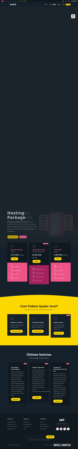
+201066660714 (74, 1)
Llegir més (15, 399)
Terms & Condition (44, 426)
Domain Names (11, 429)
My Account (26, 422)
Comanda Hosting (38, 331)
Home (46, 4)
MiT (19, 444)
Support (59, 4)
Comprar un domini (16, 331)
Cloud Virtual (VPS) (12, 426)
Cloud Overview (22, 1)
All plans (14, 258)
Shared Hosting (11, 422)
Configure (36, 261)
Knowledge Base (28, 424)
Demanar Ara (12, 237)
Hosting (51, 4)
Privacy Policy (43, 424)
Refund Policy (43, 429)
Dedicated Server (11, 424)
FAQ (25, 429)
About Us (42, 422)
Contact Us (26, 426)
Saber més (22, 237)
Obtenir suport (58, 333)
